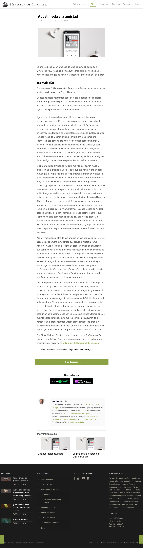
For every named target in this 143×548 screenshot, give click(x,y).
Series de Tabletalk (51, 523)
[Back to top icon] (132, 543)
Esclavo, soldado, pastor (51, 453)
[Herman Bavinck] (141, 539)
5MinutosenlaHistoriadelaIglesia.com (81, 343)
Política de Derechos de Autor (111, 543)
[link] (60, 381)
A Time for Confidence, (69, 419)
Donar (43, 528)
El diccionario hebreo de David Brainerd (86, 455)
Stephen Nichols (46, 21)
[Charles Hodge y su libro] (2, 539)
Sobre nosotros (47, 480)
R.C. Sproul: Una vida (88, 419)
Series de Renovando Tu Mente (53, 500)
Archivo (47, 495)
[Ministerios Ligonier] (24, 4)
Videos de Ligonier (48, 512)
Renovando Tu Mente (49, 489)
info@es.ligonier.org (116, 527)
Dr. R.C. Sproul (46, 484)
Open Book (97, 413)
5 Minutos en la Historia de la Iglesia (76, 413)
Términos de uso (93, 543)
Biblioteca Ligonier (48, 508)
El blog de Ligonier (48, 517)
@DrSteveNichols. (77, 422)
